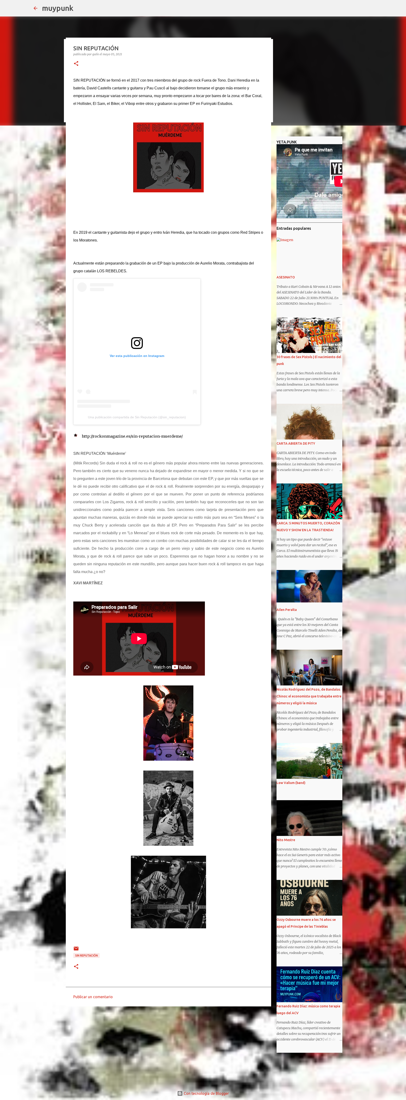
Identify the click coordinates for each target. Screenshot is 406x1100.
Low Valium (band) (291, 783)
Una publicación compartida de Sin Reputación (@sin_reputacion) (137, 417)
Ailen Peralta (287, 610)
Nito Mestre (286, 840)
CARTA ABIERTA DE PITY (296, 443)
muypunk (57, 8)
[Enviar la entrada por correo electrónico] (76, 950)
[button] (76, 64)
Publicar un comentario (93, 997)
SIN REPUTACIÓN (86, 955)
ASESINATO (286, 277)
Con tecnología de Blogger (206, 1093)
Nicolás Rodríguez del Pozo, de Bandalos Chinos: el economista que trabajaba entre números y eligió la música (309, 696)
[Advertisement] (168, 1046)
